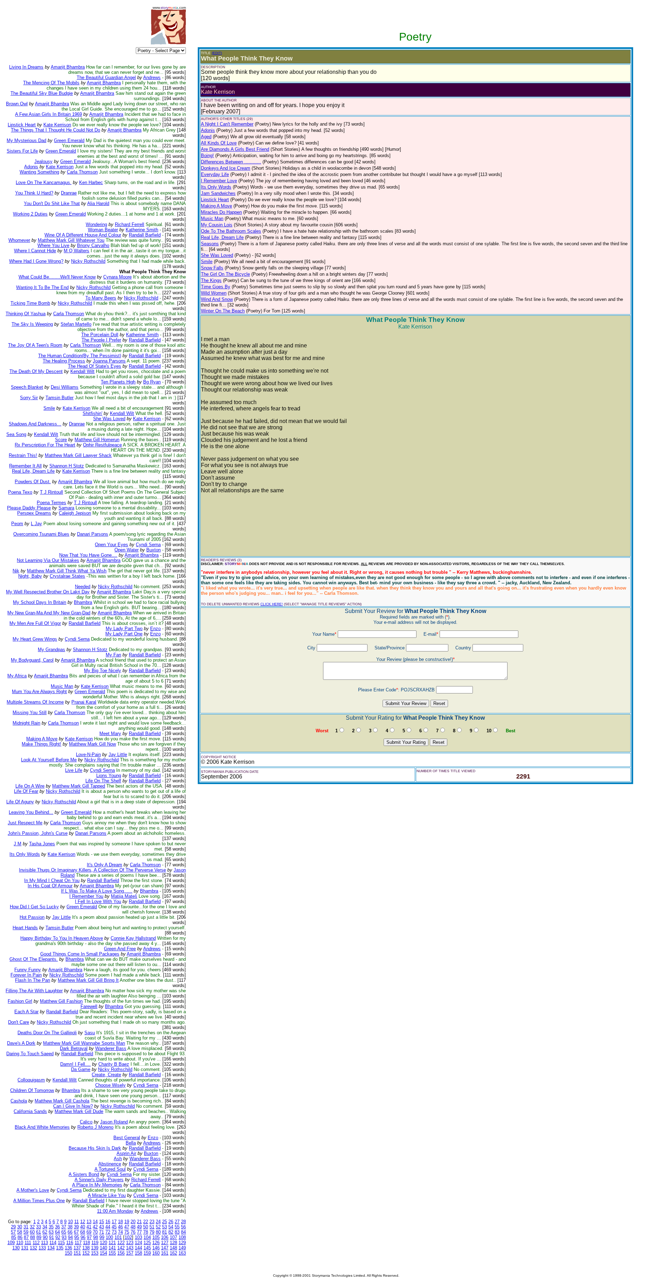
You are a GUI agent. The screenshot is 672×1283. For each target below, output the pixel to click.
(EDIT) (217, 53)
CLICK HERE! (271, 604)
